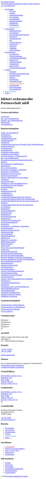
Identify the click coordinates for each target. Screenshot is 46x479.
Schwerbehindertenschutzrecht (11, 261)
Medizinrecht (5, 122)
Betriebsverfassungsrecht (9, 176)
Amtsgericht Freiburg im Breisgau (12, 365)
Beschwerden (14, 66)
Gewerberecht (5, 207)
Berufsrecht (13, 37)
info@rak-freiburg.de (8, 420)
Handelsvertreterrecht (8, 211)
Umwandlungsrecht (7, 269)
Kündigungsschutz (7, 232)
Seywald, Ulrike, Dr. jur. (9, 383)
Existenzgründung (7, 187)
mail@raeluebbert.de (8, 355)
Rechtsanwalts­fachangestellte (19, 74)
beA (10, 40)
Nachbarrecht (5, 246)
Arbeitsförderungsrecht (8, 139)
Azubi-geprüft (14, 85)
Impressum (9, 465)
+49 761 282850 (6, 349)
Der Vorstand (13, 17)
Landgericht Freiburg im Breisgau (12, 367)
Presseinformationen (16, 15)
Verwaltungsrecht (7, 124)
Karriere (8, 70)
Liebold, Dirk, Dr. (7, 381)
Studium (12, 77)
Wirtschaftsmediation (8, 290)
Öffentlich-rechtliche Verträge (11, 294)
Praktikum (12, 72)
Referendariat (14, 79)
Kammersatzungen (15, 21)
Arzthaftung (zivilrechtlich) (10, 154)
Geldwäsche (13, 44)
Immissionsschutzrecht (8, 216)
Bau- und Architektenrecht (10, 118)
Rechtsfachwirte (14, 76)
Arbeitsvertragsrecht (7, 146)
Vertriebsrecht (5, 281)
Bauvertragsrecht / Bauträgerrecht (12, 164)
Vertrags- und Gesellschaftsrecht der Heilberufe (17, 279)
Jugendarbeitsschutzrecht (9, 222)
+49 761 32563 (6, 418)
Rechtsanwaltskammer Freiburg (17, 476)
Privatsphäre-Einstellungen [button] (14, 469)
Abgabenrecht (5, 135)
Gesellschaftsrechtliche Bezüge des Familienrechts (18, 199)
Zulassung (12, 46)
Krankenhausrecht (7, 228)
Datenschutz (9, 467)
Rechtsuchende (10, 52)
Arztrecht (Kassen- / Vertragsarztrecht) (14, 156)
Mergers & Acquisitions (9, 240)
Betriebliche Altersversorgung (11, 174)
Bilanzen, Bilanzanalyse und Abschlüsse (14, 177)
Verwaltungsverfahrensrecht (10, 283)
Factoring (4, 189)
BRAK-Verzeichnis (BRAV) (15, 449)
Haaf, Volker (5, 380)
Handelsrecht (5, 209)
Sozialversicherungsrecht (9, 265)
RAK (8, 93)
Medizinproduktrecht (8, 236)
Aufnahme (13, 48)
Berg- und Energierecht (9, 168)
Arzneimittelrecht (7, 150)
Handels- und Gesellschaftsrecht (12, 120)
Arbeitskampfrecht (7, 140)
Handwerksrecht (6, 213)
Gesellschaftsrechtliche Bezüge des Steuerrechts (17, 205)
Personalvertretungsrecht (9, 251)
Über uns (12, 11)
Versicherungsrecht (7, 277)
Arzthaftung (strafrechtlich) (10, 152)
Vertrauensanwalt (15, 39)
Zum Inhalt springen (8, 2)
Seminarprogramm (15, 81)
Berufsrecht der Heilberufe (10, 172)
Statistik (12, 13)
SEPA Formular (14, 50)
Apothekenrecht (6, 137)
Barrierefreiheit (10, 472)
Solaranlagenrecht (7, 263)
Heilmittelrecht (6, 214)
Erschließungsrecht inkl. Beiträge (12, 185)
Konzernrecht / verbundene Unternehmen (15, 226)
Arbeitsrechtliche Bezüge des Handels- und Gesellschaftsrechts (22, 144)
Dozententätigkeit (15, 89)
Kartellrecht (5, 224)
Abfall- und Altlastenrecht (9, 133)
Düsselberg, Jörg (6, 378)
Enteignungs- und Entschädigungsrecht (14, 183)
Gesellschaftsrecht (7, 195)
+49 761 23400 (6, 351)
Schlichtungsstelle (15, 62)
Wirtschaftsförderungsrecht (10, 288)
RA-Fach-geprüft (15, 87)
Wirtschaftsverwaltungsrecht (10, 292)
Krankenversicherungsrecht (10, 230)
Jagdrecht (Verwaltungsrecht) (11, 220)
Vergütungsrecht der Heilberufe (11, 275)
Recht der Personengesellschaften (12, 255)
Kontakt (8, 463)
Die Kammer (9, 9)
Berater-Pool (13, 60)
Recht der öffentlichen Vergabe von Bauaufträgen (17, 259)
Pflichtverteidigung (15, 56)
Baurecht (4, 162)
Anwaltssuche (14, 54)
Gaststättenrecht (6, 193)
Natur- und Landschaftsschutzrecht (12, 248)
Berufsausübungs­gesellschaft (19, 35)
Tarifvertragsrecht (7, 267)
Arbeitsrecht (5, 117)
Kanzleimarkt (14, 25)
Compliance (5, 179)
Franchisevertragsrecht (8, 191)
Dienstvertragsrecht (7, 181)
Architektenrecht (6, 148)
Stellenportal (13, 23)
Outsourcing (5, 250)
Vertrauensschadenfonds (17, 68)
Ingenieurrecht (6, 218)
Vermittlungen (14, 64)
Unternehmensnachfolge (9, 273)
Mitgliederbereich (15, 31)
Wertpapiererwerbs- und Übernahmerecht (15, 287)
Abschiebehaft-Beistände (17, 58)
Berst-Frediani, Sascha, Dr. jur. (11, 376)
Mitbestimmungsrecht (8, 242)
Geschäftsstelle (14, 19)
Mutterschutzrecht (7, 244)
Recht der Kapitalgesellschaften (11, 253)
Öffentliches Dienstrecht (9, 296)
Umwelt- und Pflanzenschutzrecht (12, 271)
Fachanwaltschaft (15, 42)
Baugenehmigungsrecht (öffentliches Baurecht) (17, 160)
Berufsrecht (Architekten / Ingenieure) (14, 170)
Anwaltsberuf (14, 33)
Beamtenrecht (5, 166)
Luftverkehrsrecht (7, 234)
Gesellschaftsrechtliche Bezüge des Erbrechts (16, 197)
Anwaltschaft (9, 29)
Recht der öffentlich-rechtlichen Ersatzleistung (16, 257)
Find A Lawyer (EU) (12, 451)
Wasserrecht (5, 285)
